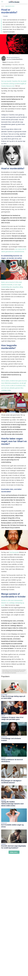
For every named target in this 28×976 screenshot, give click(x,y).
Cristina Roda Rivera (16, 59)
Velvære (3, 758)
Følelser (3, 800)
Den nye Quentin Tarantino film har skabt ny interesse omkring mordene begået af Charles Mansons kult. (13, 83)
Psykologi (4, 736)
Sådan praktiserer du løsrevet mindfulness (12, 760)
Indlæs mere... (14, 852)
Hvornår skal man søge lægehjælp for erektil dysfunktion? (13, 847)
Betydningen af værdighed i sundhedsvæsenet (11, 782)
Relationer (4, 694)
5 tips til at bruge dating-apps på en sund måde (13, 697)
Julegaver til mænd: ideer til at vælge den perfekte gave (12, 718)
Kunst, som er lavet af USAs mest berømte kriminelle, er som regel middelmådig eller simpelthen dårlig (12, 284)
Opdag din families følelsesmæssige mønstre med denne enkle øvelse (12, 804)
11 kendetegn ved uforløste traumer (11, 739)
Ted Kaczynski (14, 552)
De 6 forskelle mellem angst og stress (12, 826)
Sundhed (3, 844)
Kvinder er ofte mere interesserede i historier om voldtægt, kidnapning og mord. (12, 603)
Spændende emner (9, 6)
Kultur (2, 6)
